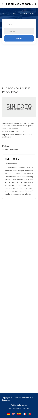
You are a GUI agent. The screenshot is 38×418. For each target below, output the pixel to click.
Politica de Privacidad (19, 405)
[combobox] (19, 24)
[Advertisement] (19, 66)
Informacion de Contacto (19, 409)
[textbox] (19, 24)
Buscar (19, 38)
